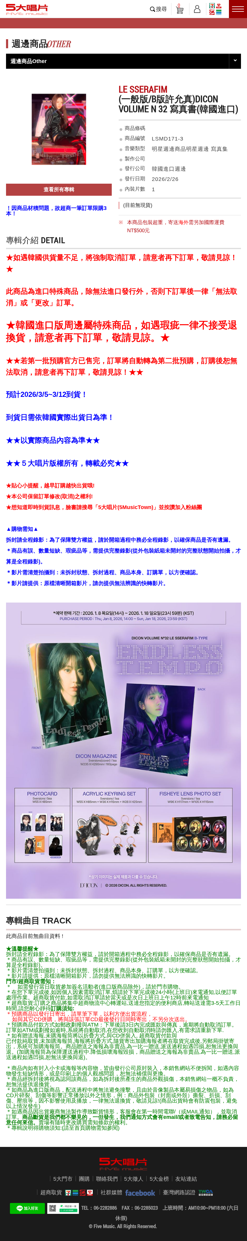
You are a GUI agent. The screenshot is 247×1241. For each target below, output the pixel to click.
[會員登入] (197, 8)
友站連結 (186, 1179)
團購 (84, 1179)
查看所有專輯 (59, 189)
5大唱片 (27, 9)
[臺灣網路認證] (204, 1192)
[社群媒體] (138, 1192)
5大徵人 (133, 1179)
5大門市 (63, 1179)
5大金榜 (159, 1179)
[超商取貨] (77, 1192)
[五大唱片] (123, 1164)
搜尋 (161, 9)
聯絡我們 (107, 1179)
